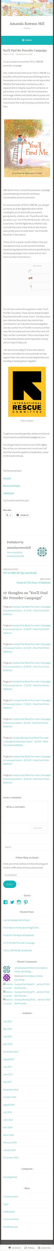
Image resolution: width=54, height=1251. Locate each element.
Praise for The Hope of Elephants (34, 581)
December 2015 (10, 1157)
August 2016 (8, 1104)
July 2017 (7, 1066)
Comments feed (10, 1219)
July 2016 (7, 1112)
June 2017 (8, 1074)
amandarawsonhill (24, 54)
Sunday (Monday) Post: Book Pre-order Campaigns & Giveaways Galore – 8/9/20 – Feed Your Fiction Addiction (26, 741)
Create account (10, 1196)
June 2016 (8, 1119)
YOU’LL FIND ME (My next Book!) (20, 571)
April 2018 (7, 1043)
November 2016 (10, 1089)
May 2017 (7, 1081)
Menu (29, 40)
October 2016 (9, 1097)
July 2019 (7, 1036)
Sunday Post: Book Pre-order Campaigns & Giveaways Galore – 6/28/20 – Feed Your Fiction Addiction (27, 666)
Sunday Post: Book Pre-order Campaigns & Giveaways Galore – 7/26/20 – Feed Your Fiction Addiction (27, 704)
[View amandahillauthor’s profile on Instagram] (19, 902)
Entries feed (8, 1211)
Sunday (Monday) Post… (26, 999)
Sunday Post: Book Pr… (26, 984)
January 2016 (9, 1150)
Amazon (7, 478)
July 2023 (7, 1021)
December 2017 (10, 1051)
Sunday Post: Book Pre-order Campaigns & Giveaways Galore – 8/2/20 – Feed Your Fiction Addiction (27, 722)
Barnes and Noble (11, 485)
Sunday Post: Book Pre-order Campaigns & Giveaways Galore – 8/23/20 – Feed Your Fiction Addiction (27, 760)
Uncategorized (10, 1177)
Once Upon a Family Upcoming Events (21, 927)
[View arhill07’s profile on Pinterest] (26, 902)
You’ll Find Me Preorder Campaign (19, 942)
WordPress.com (10, 1226)
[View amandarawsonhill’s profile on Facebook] (6, 902)
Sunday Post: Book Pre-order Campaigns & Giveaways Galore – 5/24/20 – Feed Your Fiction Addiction (27, 629)
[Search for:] (27, 846)
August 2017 (8, 1059)
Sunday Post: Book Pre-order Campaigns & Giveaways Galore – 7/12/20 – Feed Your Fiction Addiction (27, 685)
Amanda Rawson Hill (27, 24)
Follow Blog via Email (27, 857)
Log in (6, 1204)
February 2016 (10, 1142)
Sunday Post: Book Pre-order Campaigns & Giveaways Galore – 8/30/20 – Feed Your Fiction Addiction (27, 779)
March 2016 (8, 1134)
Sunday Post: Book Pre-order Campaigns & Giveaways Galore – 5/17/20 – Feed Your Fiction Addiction (27, 610)
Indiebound (8, 492)
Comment (37, 828)
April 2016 (7, 1127)
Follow (9, 884)
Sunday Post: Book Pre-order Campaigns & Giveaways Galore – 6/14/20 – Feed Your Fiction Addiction (27, 648)
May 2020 (7, 1028)
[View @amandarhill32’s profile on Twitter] (13, 902)
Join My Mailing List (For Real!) (16, 920)
